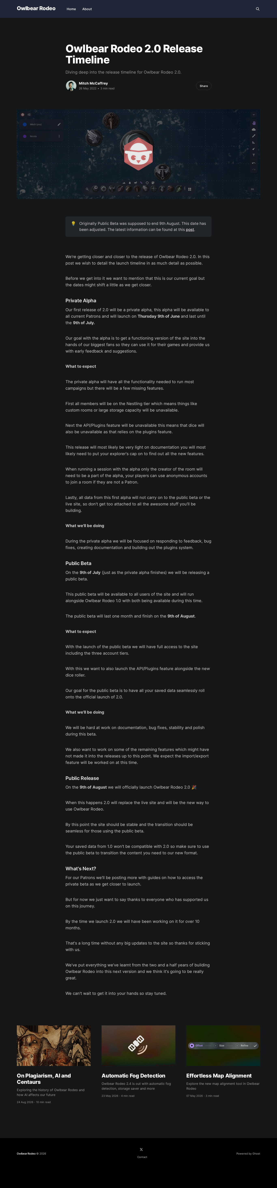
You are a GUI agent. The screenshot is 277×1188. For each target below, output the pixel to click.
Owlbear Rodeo (36, 8)
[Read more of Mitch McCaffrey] (71, 85)
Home (71, 9)
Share (204, 86)
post (190, 229)
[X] (141, 1149)
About (87, 9)
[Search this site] (257, 9)
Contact (142, 1157)
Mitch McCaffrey (93, 83)
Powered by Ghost (248, 1153)
